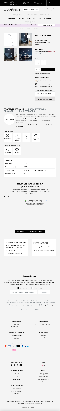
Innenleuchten (16, 28)
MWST (43, 374)
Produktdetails (37, 109)
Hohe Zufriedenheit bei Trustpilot (13, 3)
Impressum (16, 374)
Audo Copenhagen (16, 388)
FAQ (16, 327)
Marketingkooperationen (43, 381)
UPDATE (46, 25)
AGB (16, 376)
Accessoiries (16, 393)
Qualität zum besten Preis (16, 391)
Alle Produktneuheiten (16, 394)
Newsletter (43, 335)
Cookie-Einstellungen (43, 376)
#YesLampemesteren (43, 373)
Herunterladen (26, 111)
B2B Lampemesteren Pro (43, 379)
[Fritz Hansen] (43, 35)
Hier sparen (20, 26)
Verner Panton (16, 390)
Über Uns (16, 373)
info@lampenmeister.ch (15, 253)
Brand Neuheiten (43, 377)
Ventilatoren (44, 15)
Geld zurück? (16, 338)
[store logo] (12, 9)
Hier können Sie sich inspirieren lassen (29, 231)
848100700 (11, 250)
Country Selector (16, 379)
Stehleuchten (23, 28)
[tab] (15, 109)
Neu (40, 18)
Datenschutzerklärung (50, 305)
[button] (10, 54)
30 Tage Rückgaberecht (43, 337)
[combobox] (31, 9)
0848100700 (16, 324)
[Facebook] (11, 365)
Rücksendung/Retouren (16, 337)
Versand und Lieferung (16, 335)
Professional (30, 22)
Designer (9, 111)
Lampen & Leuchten (8, 28)
